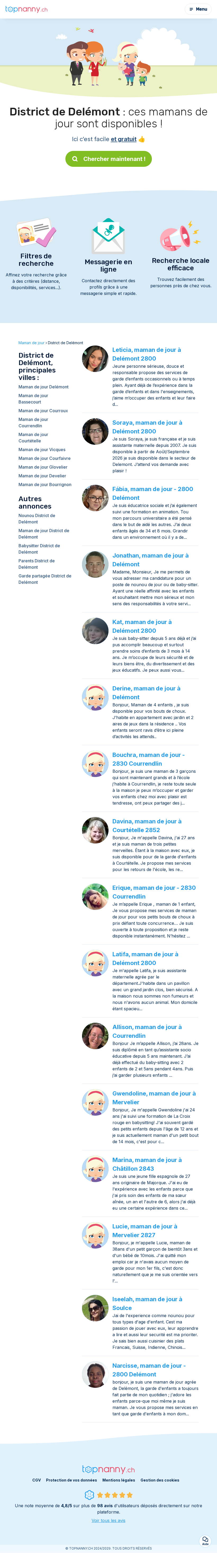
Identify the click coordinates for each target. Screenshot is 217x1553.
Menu (201, 9)
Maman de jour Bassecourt (33, 399)
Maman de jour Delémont (44, 386)
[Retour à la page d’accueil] (26, 9)
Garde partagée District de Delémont (45, 579)
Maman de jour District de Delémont (44, 534)
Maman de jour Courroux (43, 410)
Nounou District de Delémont (37, 518)
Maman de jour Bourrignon (45, 484)
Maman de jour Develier (42, 475)
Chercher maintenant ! (114, 158)
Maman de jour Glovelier (43, 467)
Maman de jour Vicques (42, 449)
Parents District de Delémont (37, 564)
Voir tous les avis (108, 1520)
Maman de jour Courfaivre (45, 458)
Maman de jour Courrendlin (33, 422)
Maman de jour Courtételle (33, 437)
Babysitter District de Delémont (39, 549)
